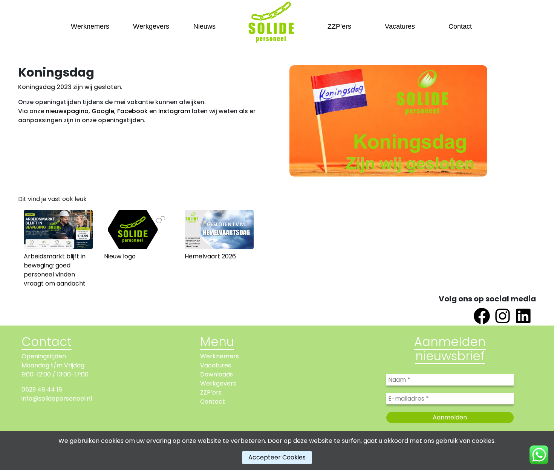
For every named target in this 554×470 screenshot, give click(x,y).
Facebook (132, 111)
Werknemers (90, 26)
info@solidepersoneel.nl (56, 398)
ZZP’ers (339, 26)
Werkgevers (151, 26)
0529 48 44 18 (41, 389)
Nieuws (204, 26)
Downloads (216, 374)
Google (103, 111)
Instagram (174, 111)
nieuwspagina (67, 111)
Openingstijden (43, 356)
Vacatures (400, 26)
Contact (460, 26)
